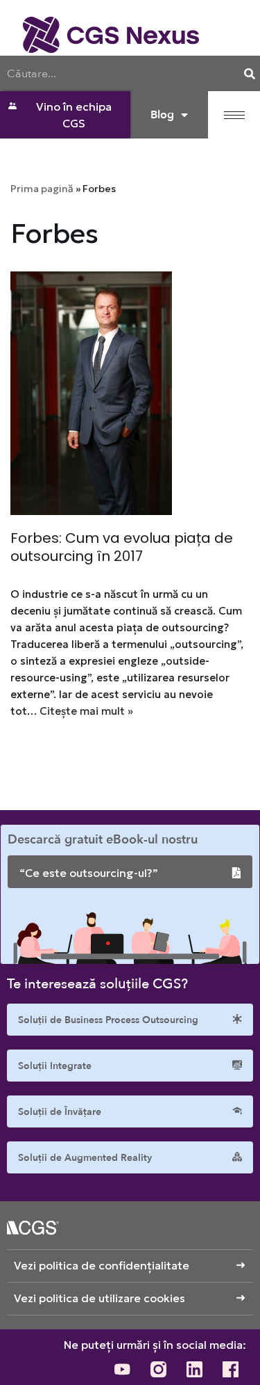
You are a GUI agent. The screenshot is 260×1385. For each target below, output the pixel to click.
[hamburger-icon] (234, 115)
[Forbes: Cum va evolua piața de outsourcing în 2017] (130, 393)
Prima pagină (41, 188)
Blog (162, 114)
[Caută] (249, 73)
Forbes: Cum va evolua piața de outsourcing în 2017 (121, 547)
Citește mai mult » (86, 711)
